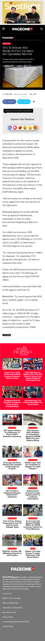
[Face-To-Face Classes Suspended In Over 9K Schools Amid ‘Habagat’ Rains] (12, 510)
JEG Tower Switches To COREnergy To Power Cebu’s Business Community (12, 433)
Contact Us (6, 593)
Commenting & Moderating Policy (15, 622)
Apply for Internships (10, 603)
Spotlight (12, 428)
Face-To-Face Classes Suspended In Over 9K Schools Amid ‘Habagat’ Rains (12, 524)
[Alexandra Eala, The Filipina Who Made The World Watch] (33, 392)
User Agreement (9, 612)
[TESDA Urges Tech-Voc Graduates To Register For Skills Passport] (33, 452)
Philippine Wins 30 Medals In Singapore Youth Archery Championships (12, 403)
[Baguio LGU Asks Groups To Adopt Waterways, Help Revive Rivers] (33, 540)
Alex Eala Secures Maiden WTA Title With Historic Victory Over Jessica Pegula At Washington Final (32, 376)
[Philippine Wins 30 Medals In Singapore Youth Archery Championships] (12, 392)
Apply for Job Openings (11, 598)
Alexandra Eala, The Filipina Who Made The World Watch (32, 402)
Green (33, 548)
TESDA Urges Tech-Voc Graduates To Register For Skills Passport (33, 465)
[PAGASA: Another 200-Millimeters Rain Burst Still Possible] (12, 540)
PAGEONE (8, 94)
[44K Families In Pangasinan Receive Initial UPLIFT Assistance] (12, 480)
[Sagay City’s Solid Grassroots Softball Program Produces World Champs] (12, 364)
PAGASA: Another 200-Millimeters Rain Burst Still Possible (12, 553)
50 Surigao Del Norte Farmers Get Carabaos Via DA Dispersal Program (12, 465)
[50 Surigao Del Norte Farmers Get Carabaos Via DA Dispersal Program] (12, 452)
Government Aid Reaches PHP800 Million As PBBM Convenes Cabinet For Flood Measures (33, 525)
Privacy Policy (7, 617)
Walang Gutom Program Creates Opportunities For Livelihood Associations (32, 494)
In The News (7, 43)
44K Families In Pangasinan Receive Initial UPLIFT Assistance (12, 493)
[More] (33, 101)
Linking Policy (7, 626)
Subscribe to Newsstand (12, 608)
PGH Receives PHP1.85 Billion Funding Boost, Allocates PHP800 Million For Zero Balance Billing (32, 435)
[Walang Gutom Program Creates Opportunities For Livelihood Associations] (33, 480)
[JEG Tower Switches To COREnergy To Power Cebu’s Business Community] (12, 419)
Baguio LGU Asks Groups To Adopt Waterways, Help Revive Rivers (32, 554)
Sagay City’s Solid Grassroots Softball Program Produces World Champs (12, 375)
